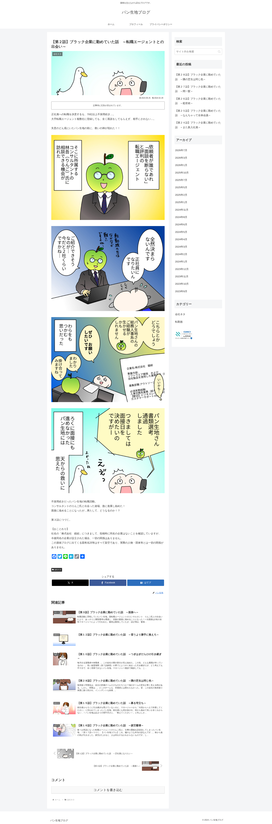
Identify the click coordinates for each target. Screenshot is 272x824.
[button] (219, 51)
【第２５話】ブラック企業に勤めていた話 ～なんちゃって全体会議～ (198, 113)
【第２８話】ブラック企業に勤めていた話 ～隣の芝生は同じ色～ (198, 77)
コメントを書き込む (108, 790)
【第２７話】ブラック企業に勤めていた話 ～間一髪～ (198, 89)
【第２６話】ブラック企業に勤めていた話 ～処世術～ (198, 101)
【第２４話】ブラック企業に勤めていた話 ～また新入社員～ (198, 125)
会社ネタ (57, 570)
